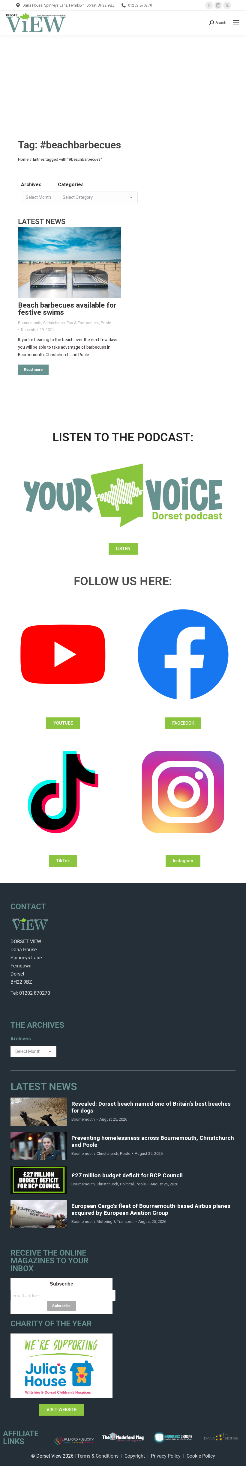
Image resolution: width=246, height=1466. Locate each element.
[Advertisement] (123, 80)
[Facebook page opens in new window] (209, 5)
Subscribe (61, 1283)
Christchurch (54, 323)
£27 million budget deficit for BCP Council (127, 1175)
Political (127, 1184)
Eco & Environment (83, 323)
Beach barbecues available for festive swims (67, 309)
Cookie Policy (201, 1456)
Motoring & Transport (115, 1221)
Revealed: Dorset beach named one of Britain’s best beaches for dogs (151, 1107)
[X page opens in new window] (227, 5)
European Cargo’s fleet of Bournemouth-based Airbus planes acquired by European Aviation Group (150, 1210)
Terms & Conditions (97, 1456)
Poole (106, 323)
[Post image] (69, 262)
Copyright (134, 1456)
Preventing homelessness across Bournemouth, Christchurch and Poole (152, 1142)
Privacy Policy (166, 1456)
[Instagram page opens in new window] (218, 5)
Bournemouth (29, 323)
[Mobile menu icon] (236, 23)
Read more (33, 369)
